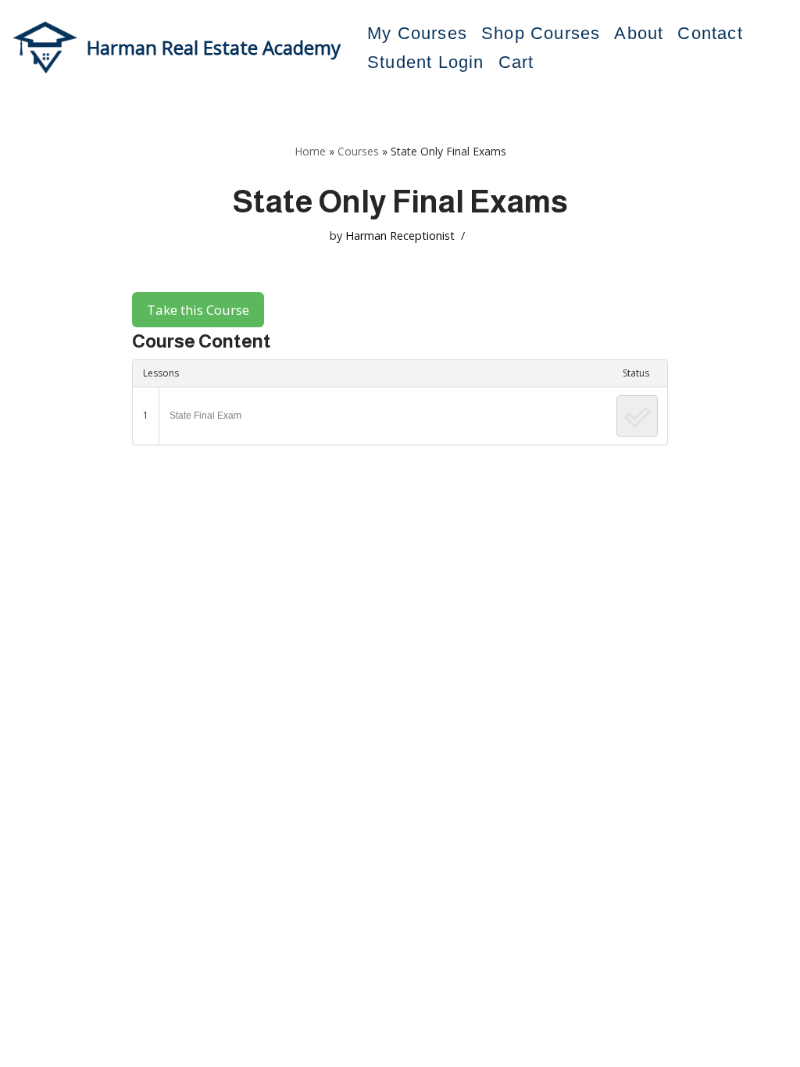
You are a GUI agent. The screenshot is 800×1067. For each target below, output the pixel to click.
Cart (516, 62)
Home (310, 151)
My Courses (417, 33)
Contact (709, 33)
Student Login (425, 62)
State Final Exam (205, 415)
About (638, 33)
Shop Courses (540, 33)
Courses (358, 151)
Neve (27, 1046)
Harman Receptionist (400, 235)
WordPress (159, 1046)
